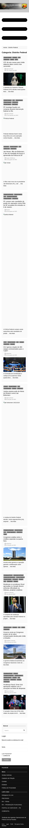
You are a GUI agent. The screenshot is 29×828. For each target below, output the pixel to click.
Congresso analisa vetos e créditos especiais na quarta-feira (13, 539)
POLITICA (6, 59)
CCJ (5, 342)
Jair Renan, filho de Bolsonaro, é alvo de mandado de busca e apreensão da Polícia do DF (14, 153)
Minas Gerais (19, 100)
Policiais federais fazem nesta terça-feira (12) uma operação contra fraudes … (12, 136)
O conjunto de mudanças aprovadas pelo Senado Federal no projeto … (14, 616)
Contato (4, 781)
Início (3, 824)
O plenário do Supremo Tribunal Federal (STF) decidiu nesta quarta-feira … (14, 89)
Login (7, 824)
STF (16, 59)
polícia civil (6, 148)
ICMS (23, 627)
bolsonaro (6, 146)
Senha (3, 747)
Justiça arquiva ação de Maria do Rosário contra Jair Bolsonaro (13, 393)
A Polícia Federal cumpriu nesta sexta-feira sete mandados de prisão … (13, 331)
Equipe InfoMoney (10, 158)
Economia (15, 579)
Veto (5, 534)
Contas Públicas (20, 577)
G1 (19, 57)
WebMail (4, 825)
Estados (15, 57)
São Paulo (15, 104)
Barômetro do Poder (18, 575)
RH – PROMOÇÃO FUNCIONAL (12, 805)
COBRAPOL (6, 811)
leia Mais (11, 91)
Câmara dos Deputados (9, 577)
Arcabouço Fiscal (8, 575)
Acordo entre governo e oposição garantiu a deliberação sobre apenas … (13, 564)
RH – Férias (5, 801)
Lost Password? (7, 754)
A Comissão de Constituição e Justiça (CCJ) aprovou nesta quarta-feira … (12, 376)
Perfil (11, 824)
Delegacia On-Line (7, 795)
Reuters (8, 209)
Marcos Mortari (10, 592)
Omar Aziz (6, 679)
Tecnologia (6, 681)
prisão (12, 59)
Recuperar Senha (19, 824)
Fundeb (21, 579)
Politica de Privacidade (9, 788)
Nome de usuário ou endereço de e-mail (12, 740)
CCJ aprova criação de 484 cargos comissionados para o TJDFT (13, 349)
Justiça (21, 342)
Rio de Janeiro (7, 104)
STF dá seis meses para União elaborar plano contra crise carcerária (14, 64)
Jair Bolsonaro (7, 388)
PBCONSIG (5, 798)
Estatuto (4, 784)
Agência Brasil (9, 68)
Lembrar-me (6, 755)
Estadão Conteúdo (10, 640)
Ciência (15, 673)
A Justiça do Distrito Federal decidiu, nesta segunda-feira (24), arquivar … (13, 519)
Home (5, 47)
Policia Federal (7, 102)
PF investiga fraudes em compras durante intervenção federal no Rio (13, 109)
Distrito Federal (7, 57)
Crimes (5, 386)
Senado (12, 344)
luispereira (8, 353)
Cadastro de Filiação (8, 778)
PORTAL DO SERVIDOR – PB (11, 808)
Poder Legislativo (11, 532)
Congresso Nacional (8, 530)
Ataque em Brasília (8, 194)
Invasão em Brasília (11, 196)
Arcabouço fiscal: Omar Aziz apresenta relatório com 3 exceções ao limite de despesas (14, 686)
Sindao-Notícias (7, 775)
